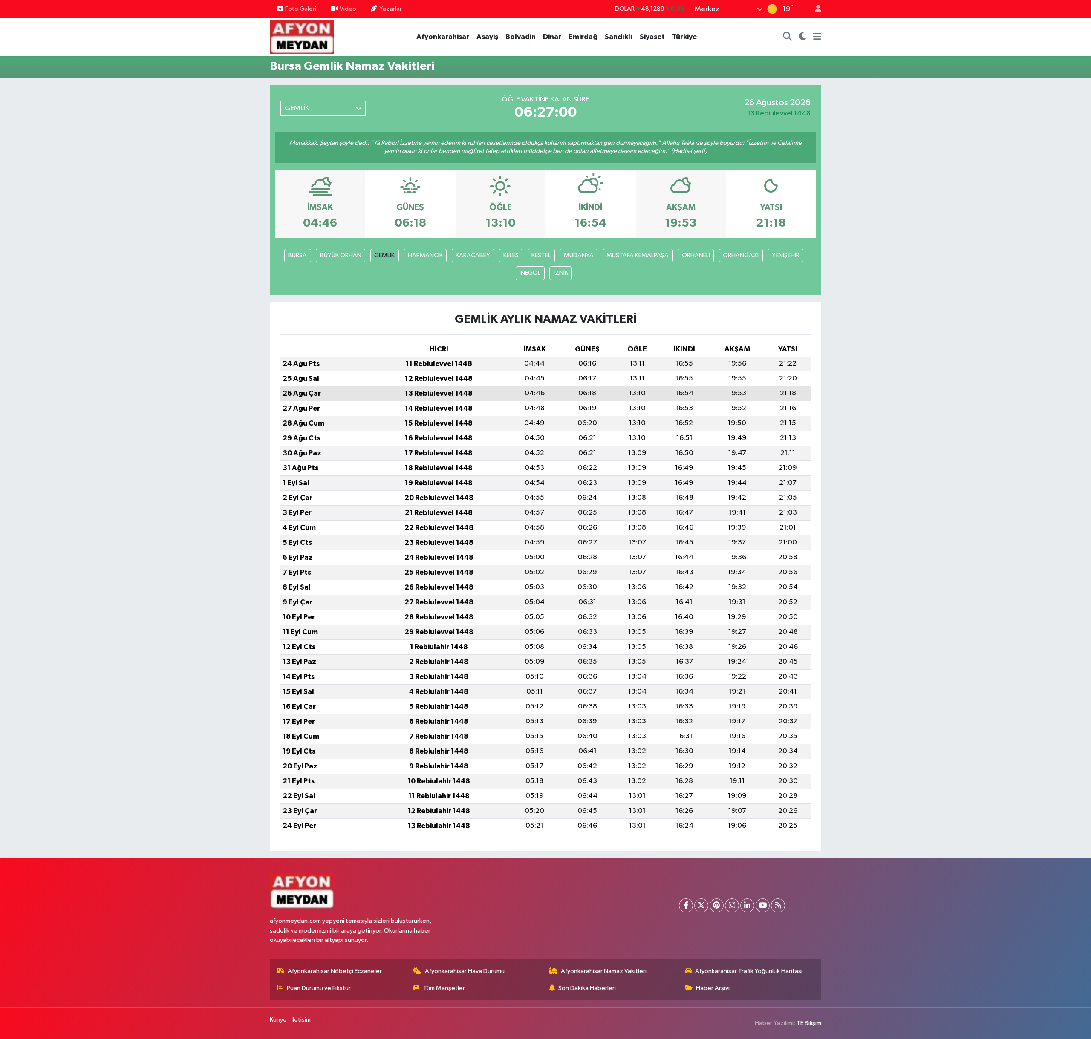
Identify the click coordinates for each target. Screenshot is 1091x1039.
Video (348, 9)
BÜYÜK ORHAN (340, 255)
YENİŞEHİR (785, 255)
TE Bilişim (809, 1023)
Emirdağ (583, 36)
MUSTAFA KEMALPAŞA (637, 255)
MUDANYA (579, 255)
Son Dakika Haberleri (587, 988)
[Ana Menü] (817, 37)
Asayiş (487, 36)
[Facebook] (686, 905)
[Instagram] (732, 905)
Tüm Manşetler (444, 988)
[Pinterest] (717, 905)
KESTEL (541, 255)
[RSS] (778, 905)
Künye (278, 1019)
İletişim (301, 1019)
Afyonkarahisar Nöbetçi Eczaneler (335, 971)
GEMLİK (384, 255)
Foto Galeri (300, 9)
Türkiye (684, 36)
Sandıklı (618, 36)
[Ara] (787, 37)
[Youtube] (763, 905)
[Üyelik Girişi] (814, 9)
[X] (701, 905)
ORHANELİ (696, 255)
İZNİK (561, 273)
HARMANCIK (425, 255)
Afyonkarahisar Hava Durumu (465, 971)
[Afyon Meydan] (302, 36)
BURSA (297, 255)
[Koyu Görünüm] (803, 37)
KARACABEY (473, 255)
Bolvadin (520, 36)
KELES (511, 255)
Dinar (552, 36)
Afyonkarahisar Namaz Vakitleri (604, 971)
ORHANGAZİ (741, 255)
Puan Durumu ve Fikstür (319, 988)
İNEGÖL (530, 273)
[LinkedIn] (747, 905)
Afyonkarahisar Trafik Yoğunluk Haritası (748, 971)
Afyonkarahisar (442, 36)
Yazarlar (390, 9)
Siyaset (652, 36)
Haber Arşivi (713, 988)
